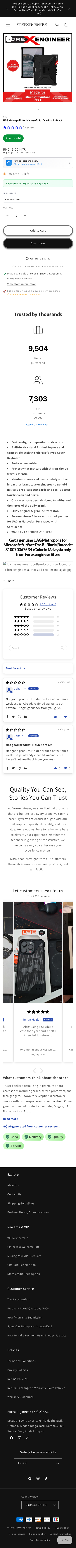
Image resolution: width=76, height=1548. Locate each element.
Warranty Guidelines (20, 1397)
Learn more (54, 290)
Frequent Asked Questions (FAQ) (28, 1308)
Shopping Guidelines (20, 1203)
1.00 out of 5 (48, 604)
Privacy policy (61, 1527)
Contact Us (14, 1194)
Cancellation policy (40, 1540)
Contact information (61, 1533)
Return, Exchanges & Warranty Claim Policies (36, 1388)
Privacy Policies (17, 1370)
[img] (15, 683)
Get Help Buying (40, 258)
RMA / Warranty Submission (24, 1317)
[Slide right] (46, 109)
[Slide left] (29, 109)
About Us (13, 1185)
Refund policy (42, 1527)
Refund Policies (17, 1379)
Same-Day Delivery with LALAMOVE (29, 1326)
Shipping (7, 152)
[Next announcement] (69, 9)
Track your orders (18, 1299)
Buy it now (38, 243)
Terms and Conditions (21, 1361)
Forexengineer (23, 1527)
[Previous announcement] (7, 9)
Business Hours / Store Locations (28, 1212)
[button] (8, 24)
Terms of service (16, 1533)
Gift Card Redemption (21, 1265)
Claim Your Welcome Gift (23, 1247)
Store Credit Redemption (23, 1274)
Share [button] (10, 581)
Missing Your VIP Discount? (24, 1256)
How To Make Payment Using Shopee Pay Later (37, 1335)
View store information (22, 284)
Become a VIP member (36, 424)
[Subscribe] (57, 1463)
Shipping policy (37, 1533)
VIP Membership (17, 1238)
